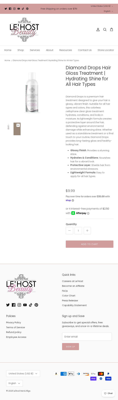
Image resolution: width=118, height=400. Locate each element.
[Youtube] (19, 9)
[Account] (97, 29)
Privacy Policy (13, 322)
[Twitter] (6, 9)
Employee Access (16, 337)
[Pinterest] (27, 9)
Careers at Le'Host (72, 281)
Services (35, 50)
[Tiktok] (23, 9)
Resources (65, 50)
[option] (32, 92)
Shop (21, 50)
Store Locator (106, 50)
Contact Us (85, 50)
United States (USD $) (100, 6)
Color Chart (68, 295)
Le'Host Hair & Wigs (22, 391)
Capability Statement (74, 305)
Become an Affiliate (73, 285)
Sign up (70, 346)
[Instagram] (14, 9)
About (49, 50)
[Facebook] (10, 9)
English (107, 11)
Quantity (71, 224)
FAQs (65, 290)
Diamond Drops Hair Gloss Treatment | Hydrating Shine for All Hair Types (46, 60)
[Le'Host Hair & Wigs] (24, 29)
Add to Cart (89, 244)
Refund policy (13, 332)
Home (7, 50)
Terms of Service (15, 327)
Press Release (70, 300)
